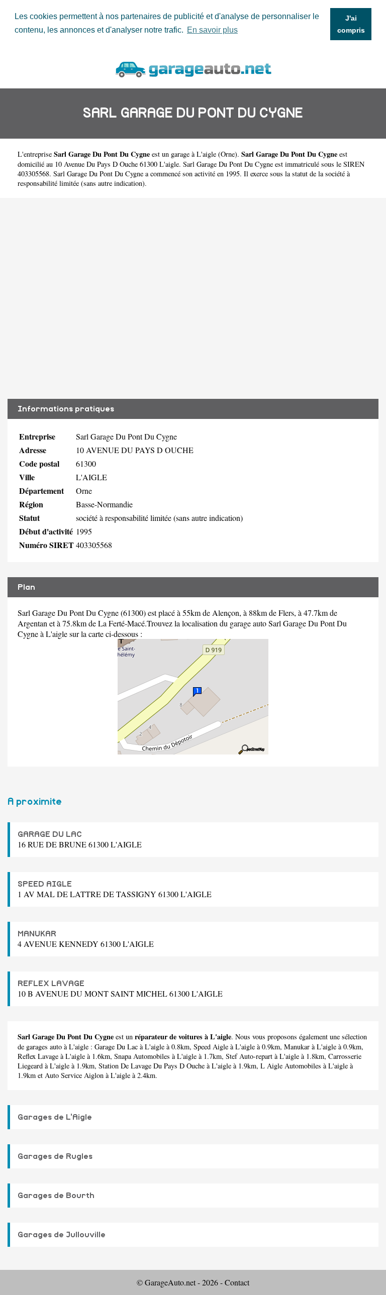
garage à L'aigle (193, 154)
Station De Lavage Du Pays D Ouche (152, 1065)
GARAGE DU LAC (50, 834)
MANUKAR (37, 934)
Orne (228, 154)
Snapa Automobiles (142, 1056)
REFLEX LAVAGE (51, 984)
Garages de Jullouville (62, 1235)
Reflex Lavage (38, 1056)
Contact (237, 1282)
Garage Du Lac (116, 1046)
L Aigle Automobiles (290, 1065)
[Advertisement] (193, 298)
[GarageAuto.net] (193, 68)
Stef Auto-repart (249, 1056)
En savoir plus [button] (212, 30)
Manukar (297, 1046)
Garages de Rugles (55, 1156)
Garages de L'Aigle (55, 1117)
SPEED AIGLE (45, 884)
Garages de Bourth (56, 1196)
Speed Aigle (211, 1046)
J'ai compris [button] (351, 24)
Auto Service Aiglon (74, 1075)
